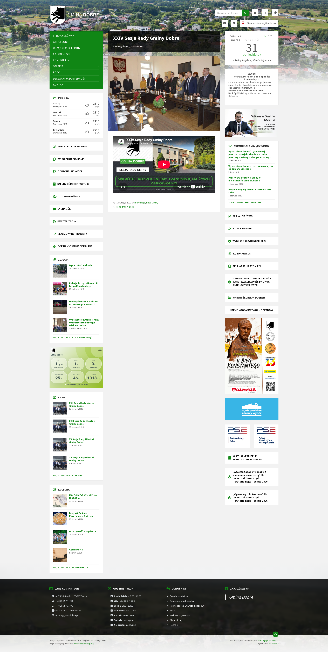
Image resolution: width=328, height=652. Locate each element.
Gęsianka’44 (76, 549)
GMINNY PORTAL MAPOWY (72, 146)
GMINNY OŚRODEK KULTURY (73, 184)
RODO (173, 610)
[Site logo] (75, 24)
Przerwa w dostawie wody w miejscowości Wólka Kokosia (244, 179)
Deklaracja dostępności (182, 601)
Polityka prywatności (180, 615)
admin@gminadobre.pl (268, 640)
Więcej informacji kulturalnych (70, 567)
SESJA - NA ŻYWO (243, 216)
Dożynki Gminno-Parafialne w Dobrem (81, 515)
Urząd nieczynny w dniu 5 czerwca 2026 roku (249, 191)
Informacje (139, 202)
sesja (131, 206)
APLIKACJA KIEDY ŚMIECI (247, 266)
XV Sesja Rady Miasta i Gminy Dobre (81, 441)
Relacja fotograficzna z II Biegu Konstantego (83, 285)
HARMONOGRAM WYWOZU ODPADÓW (251, 310)
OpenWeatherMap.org (83, 643)
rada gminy (122, 206)
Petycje (174, 624)
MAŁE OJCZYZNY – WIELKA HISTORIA (83, 497)
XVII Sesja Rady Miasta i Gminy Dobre (82, 404)
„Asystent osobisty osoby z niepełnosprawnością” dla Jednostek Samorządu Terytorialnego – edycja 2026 (250, 476)
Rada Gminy (152, 202)
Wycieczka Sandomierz (82, 265)
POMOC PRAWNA (242, 228)
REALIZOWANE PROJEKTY (72, 233)
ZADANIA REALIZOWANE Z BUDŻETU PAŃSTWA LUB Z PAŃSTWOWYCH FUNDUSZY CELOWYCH (253, 282)
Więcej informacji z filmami (68, 475)
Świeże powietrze (179, 596)
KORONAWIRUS (242, 253)
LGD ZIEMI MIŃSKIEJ (69, 196)
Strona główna (120, 46)
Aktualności (137, 46)
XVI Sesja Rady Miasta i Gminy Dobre (82, 422)
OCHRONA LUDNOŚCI (70, 171)
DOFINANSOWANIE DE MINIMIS (75, 246)
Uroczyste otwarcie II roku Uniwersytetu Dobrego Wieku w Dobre (84, 322)
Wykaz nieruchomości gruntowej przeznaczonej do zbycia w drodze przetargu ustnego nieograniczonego (249, 154)
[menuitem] (76, 36)
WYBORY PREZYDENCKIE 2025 (249, 241)
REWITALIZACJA (66, 221)
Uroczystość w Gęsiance (82, 531)
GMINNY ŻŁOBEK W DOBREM (249, 297)
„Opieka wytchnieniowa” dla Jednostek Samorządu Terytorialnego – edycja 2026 (250, 497)
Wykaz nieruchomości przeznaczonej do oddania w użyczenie (250, 168)
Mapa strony (176, 620)
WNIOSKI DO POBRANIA (71, 158)
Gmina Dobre (241, 597)
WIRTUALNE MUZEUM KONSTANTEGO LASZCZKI (248, 457)
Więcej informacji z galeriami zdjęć (72, 337)
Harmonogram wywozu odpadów (187, 605)
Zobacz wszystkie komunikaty (244, 202)
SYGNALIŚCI (64, 208)
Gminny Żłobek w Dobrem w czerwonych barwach (83, 303)
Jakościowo (273, 643)
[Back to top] (275, 634)
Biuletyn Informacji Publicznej (262, 23)
